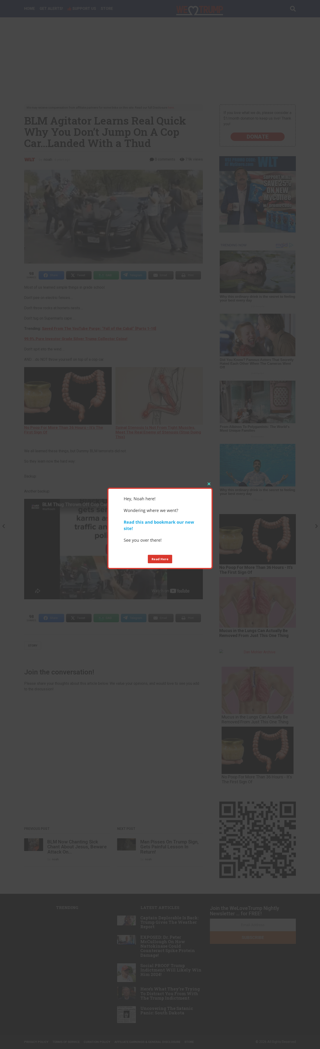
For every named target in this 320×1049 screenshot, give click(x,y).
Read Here (160, 559)
